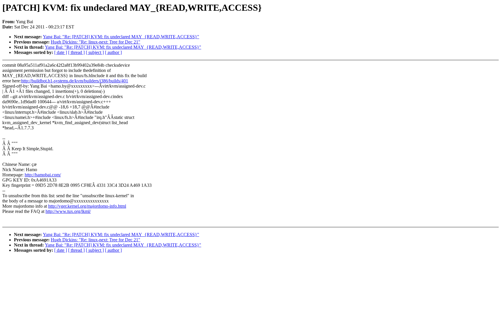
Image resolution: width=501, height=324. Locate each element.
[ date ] (60, 52)
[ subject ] (95, 52)
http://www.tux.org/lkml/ (68, 211)
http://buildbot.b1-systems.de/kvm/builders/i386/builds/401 (74, 80)
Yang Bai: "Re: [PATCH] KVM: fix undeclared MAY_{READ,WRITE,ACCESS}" (121, 36)
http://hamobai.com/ (43, 174)
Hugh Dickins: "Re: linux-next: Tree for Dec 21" (95, 41)
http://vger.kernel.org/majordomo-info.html (87, 206)
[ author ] (113, 52)
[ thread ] (76, 52)
